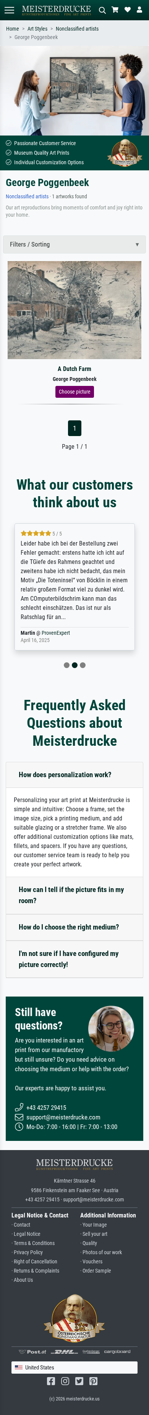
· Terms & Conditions (33, 1243)
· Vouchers (91, 1261)
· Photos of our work (101, 1252)
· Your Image (93, 1225)
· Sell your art (93, 1234)
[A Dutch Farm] (74, 309)
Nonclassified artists (77, 29)
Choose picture (75, 392)
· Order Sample (95, 1271)
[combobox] (74, 1367)
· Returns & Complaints (35, 1271)
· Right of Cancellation (34, 1261)
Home (12, 29)
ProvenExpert (56, 633)
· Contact (20, 1225)
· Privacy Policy (27, 1252)
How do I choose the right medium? (69, 927)
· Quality (88, 1243)
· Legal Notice (25, 1234)
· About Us (22, 1280)
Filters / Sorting (30, 244)
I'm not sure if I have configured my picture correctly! (68, 959)
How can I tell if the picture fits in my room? (71, 895)
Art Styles (37, 29)
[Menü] (9, 10)
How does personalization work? (65, 774)
